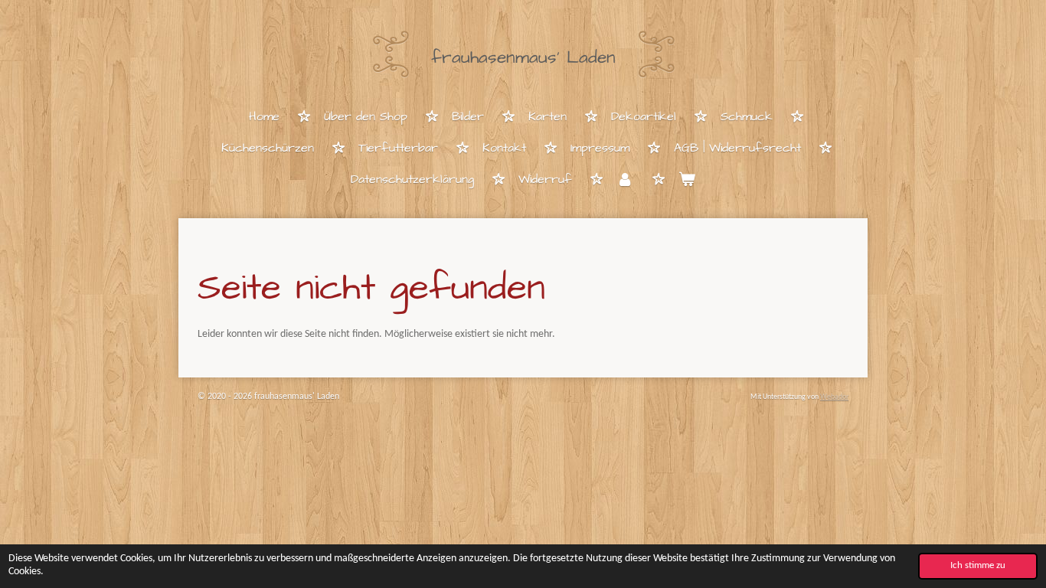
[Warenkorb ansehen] (686, 180)
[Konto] (624, 180)
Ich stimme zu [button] (977, 565)
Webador (834, 397)
